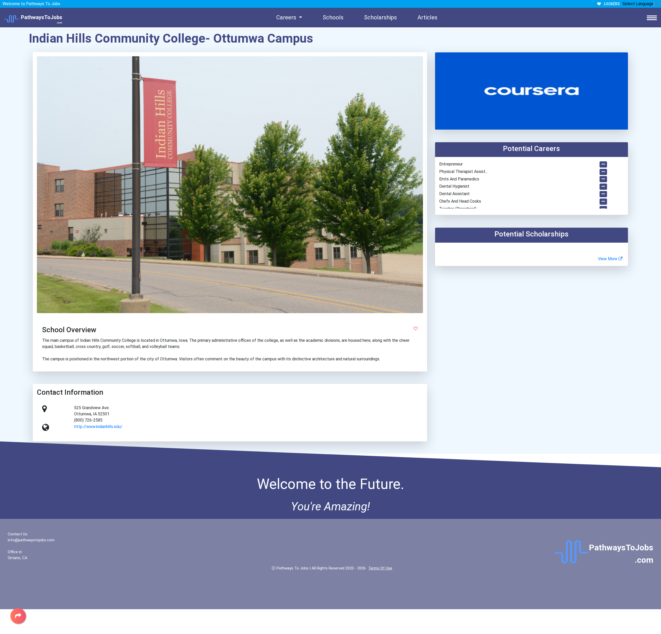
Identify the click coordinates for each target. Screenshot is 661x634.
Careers (286, 17)
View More (608, 258)
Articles (427, 17)
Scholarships (380, 17)
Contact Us (17, 534)
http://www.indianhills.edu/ (98, 426)
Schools (333, 17)
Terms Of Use (380, 568)
